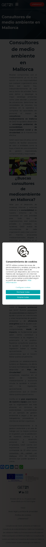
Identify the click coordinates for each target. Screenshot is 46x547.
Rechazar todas (23, 292)
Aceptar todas (23, 297)
